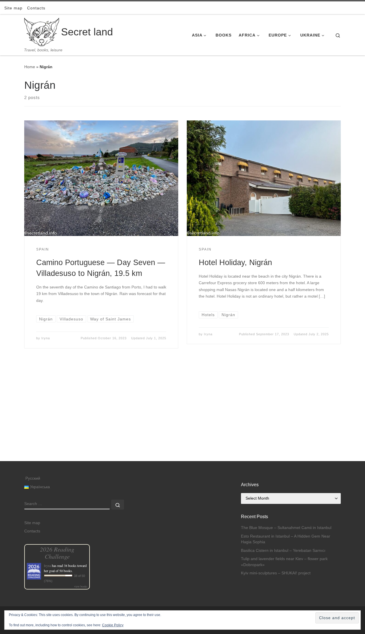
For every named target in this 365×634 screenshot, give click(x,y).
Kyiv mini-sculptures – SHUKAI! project (276, 573)
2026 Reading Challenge (57, 552)
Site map (32, 523)
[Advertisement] (182, 421)
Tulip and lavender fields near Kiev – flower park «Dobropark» (284, 562)
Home (29, 66)
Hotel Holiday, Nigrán (235, 262)
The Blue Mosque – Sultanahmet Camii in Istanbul (286, 528)
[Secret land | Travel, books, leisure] (41, 31)
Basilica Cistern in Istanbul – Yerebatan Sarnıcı (283, 550)
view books (80, 586)
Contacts (32, 531)
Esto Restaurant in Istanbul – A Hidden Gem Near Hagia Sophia (285, 539)
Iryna (45, 338)
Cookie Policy (112, 625)
